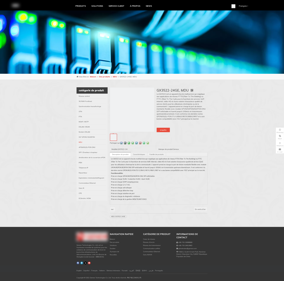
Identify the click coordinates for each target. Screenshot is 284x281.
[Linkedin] (81, 263)
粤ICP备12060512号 (134, 278)
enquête (163, 130)
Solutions (113, 245)
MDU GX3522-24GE (118, 216)
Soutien (112, 248)
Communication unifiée (151, 248)
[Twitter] (85, 263)
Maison (112, 239)
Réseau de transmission (152, 245)
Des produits (114, 242)
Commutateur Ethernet (151, 252)
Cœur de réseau (149, 239)
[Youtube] (89, 263)
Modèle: (114, 149)
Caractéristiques (139, 154)
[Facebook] (78, 263)
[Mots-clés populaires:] (233, 6)
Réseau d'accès (149, 242)
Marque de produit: (165, 149)
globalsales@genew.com (187, 248)
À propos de (114, 252)
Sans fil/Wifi (147, 255)
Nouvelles (113, 255)
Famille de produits (157, 154)
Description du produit (120, 154)
